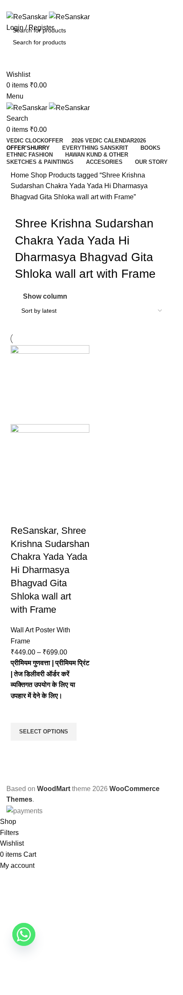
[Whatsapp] (23, 934)
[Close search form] (10, 10)
